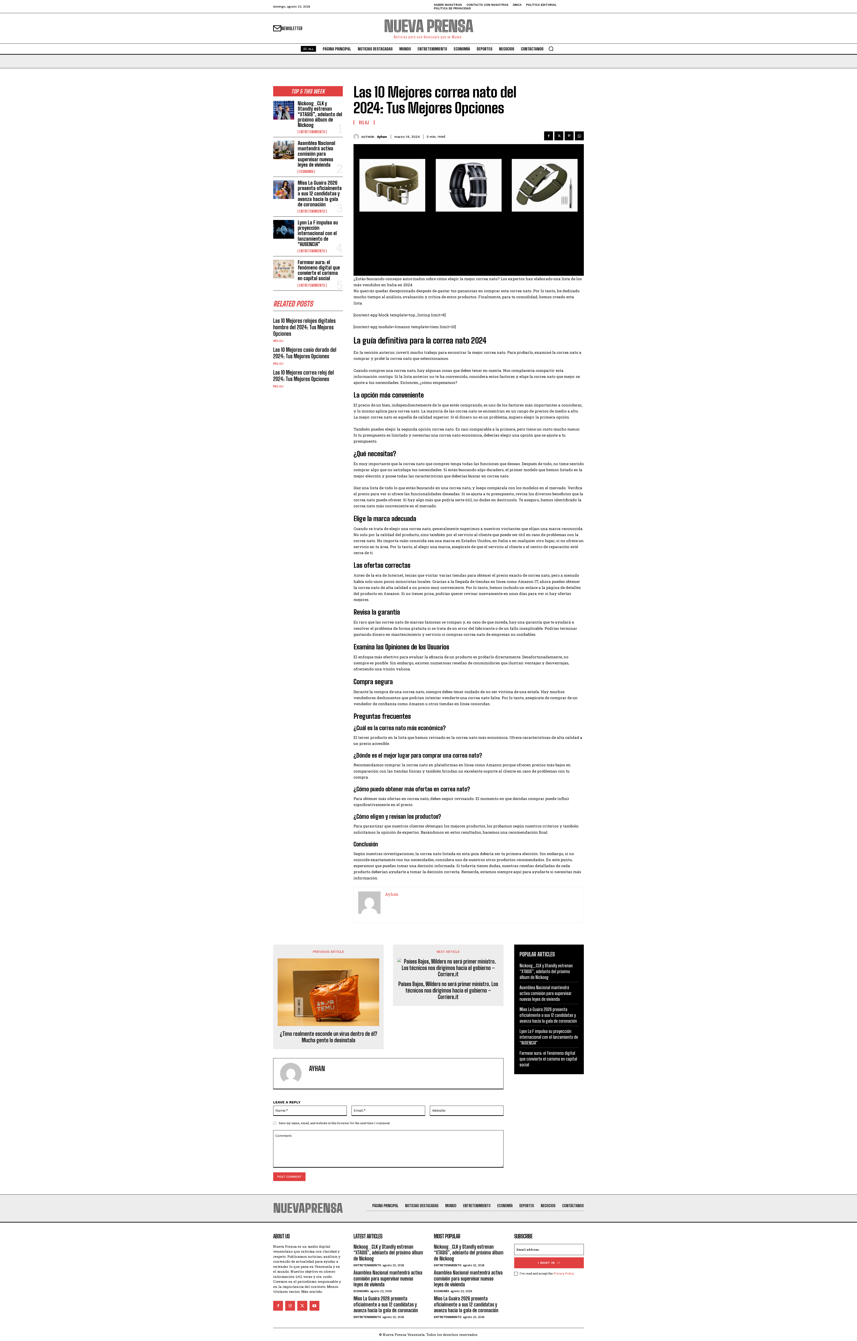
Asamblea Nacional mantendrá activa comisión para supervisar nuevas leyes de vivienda (316, 154)
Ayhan (382, 137)
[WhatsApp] (579, 135)
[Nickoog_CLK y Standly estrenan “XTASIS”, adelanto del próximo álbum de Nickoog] (283, 110)
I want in (546, 1262)
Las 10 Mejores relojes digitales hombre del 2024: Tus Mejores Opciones (304, 327)
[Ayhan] (357, 136)
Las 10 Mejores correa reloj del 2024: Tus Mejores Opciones (303, 375)
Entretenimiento (312, 132)
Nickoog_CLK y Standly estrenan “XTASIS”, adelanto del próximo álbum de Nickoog (320, 114)
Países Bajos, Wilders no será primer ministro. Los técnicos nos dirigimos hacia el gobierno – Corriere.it (448, 990)
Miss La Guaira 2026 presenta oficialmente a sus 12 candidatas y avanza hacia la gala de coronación (320, 193)
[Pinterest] (569, 135)
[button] (551, 48)
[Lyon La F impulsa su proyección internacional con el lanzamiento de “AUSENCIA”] (283, 229)
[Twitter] (558, 135)
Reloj (278, 340)
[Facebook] (548, 135)
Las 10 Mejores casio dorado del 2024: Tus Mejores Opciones (304, 352)
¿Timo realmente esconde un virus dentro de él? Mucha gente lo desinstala (328, 1037)
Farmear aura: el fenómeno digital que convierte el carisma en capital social (319, 270)
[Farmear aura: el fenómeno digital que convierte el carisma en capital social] (283, 269)
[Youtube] (314, 1306)
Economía (306, 171)
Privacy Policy (563, 1273)
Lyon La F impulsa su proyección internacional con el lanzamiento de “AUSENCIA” (318, 233)
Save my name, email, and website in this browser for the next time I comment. (334, 1123)
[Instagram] (290, 1306)
